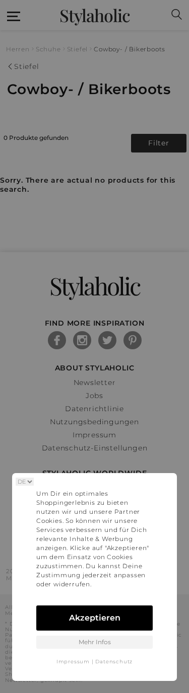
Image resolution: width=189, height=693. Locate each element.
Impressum (73, 661)
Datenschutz (114, 661)
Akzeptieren (94, 618)
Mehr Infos (95, 642)
